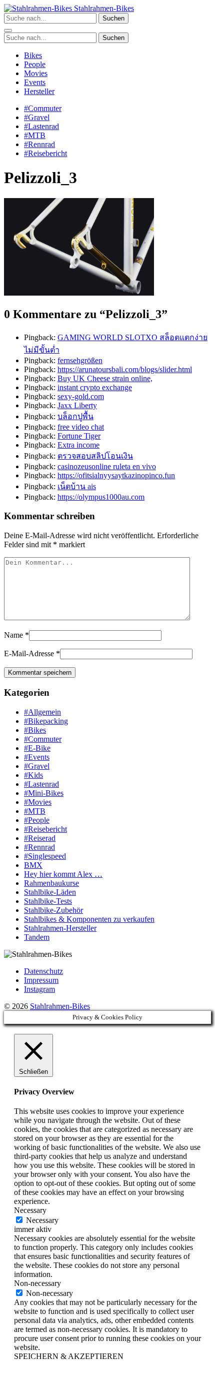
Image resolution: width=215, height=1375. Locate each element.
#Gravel (37, 117)
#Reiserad (40, 838)
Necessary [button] (30, 1210)
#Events (37, 757)
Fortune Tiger (79, 436)
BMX (33, 865)
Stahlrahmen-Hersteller (60, 928)
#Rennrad (39, 144)
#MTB (35, 135)
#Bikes (35, 730)
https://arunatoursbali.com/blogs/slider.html (125, 369)
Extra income (79, 445)
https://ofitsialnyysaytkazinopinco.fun (116, 475)
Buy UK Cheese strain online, (105, 378)
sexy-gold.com (81, 396)
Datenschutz (43, 971)
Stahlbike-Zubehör (53, 910)
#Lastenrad (41, 126)
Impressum (41, 980)
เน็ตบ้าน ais (77, 486)
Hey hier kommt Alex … (63, 874)
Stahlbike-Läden (50, 892)
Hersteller (39, 91)
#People (37, 820)
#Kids (33, 775)
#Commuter (43, 108)
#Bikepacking (46, 721)
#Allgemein (42, 712)
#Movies (38, 802)
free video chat (81, 427)
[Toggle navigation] (8, 30)
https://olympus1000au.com (101, 497)
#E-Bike (37, 748)
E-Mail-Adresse (29, 653)
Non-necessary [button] (37, 1283)
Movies (36, 73)
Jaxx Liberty (77, 405)
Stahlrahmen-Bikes (103, 8)
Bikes (33, 55)
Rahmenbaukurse (51, 883)
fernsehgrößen (80, 360)
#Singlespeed (45, 856)
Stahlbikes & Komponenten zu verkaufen (89, 919)
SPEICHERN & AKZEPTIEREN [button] (69, 1356)
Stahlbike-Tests (48, 901)
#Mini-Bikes (44, 793)
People (35, 64)
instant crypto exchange (95, 387)
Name (13, 635)
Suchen (113, 18)
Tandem (37, 937)
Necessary (42, 1220)
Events (35, 82)
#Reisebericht (45, 153)
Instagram (39, 989)
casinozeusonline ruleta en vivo (107, 466)
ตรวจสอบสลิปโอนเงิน (95, 456)
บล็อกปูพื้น (76, 416)
